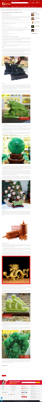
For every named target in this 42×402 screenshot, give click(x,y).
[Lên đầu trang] (41, 200)
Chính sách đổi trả (13, 389)
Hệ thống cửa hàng (38, 0)
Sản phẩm (3, 389)
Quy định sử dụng (13, 390)
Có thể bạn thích (34, 33)
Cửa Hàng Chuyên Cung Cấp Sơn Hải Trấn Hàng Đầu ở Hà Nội (37, 26)
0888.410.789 (34, 395)
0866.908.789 (34, 392)
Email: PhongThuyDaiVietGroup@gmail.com (15, 0)
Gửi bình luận (3, 375)
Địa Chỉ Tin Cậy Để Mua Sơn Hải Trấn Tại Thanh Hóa (37, 22)
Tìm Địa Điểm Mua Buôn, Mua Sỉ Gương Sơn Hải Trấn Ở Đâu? (37, 14)
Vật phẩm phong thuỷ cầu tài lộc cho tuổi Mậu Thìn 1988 (12, 12)
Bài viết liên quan (34, 12)
